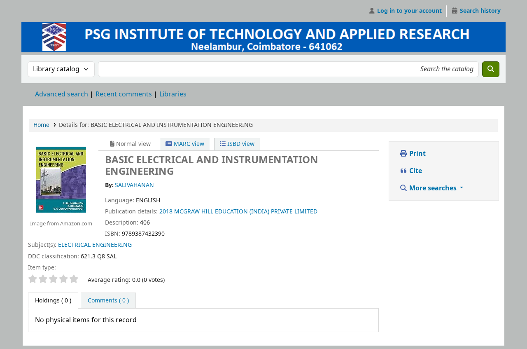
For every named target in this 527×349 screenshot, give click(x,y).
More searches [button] (433, 188)
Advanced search (61, 94)
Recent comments (124, 94)
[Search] (490, 69)
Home (41, 125)
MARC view (188, 144)
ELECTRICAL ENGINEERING (95, 245)
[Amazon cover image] (61, 179)
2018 (166, 211)
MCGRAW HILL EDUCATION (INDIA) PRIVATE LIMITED (245, 211)
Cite (415, 171)
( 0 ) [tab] (53, 300)
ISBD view (240, 144)
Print (417, 154)
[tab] (108, 301)
